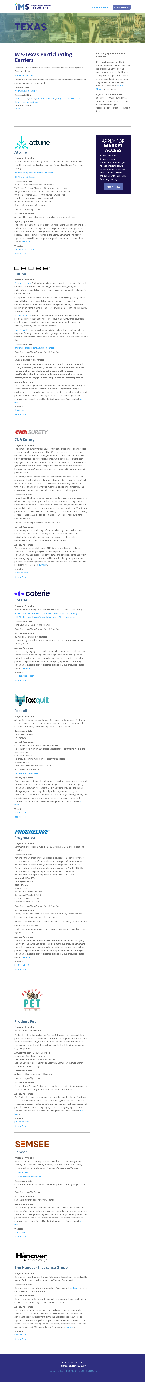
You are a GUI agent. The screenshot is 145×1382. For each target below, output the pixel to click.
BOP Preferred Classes (24, 177)
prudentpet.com (21, 1121)
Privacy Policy (54, 1371)
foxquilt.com (20, 812)
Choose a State (98, 7)
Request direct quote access (27, 773)
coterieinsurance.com (24, 676)
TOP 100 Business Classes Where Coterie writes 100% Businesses (44, 617)
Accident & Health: (22, 315)
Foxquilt (51, 98)
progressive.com (22, 964)
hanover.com (20, 1334)
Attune (17, 98)
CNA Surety (41, 98)
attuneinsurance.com (24, 249)
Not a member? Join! (23, 75)
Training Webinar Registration (27, 1176)
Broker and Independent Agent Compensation (35, 347)
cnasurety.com (21, 572)
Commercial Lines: (22, 283)
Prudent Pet (31, 90)
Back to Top (20, 253)
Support (91, 1371)
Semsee (72, 98)
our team (26, 241)
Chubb (32, 98)
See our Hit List (21, 1172)
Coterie (25, 98)
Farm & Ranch (21, 330)
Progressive (19, 90)
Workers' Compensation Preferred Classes (33, 172)
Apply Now (120, 7)
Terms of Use (75, 1371)
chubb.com (19, 410)
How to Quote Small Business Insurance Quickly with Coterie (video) (45, 613)
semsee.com (20, 1232)
